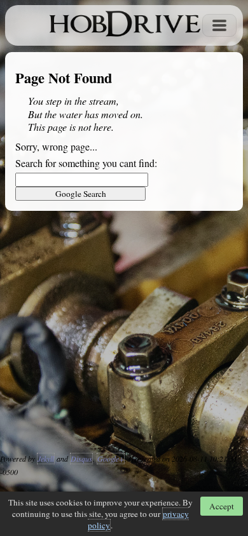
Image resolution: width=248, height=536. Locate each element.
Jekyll (46, 458)
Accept (221, 506)
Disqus (81, 458)
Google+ (110, 458)
